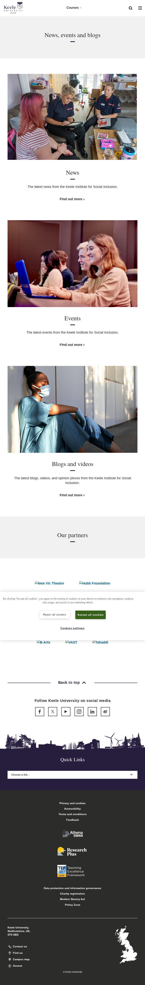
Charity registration (72, 893)
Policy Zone (72, 904)
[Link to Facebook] (39, 711)
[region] (72, 616)
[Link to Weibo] (105, 711)
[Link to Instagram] (79, 711)
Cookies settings (72, 628)
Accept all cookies (90, 614)
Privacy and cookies (72, 803)
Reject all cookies (54, 614)
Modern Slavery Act (72, 899)
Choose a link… (20, 774)
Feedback (72, 819)
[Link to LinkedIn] (92, 711)
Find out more (71, 199)
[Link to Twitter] (52, 711)
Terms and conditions (73, 814)
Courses (72, 7)
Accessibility (72, 808)
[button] (130, 8)
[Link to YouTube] (65, 711)
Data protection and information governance (72, 888)
